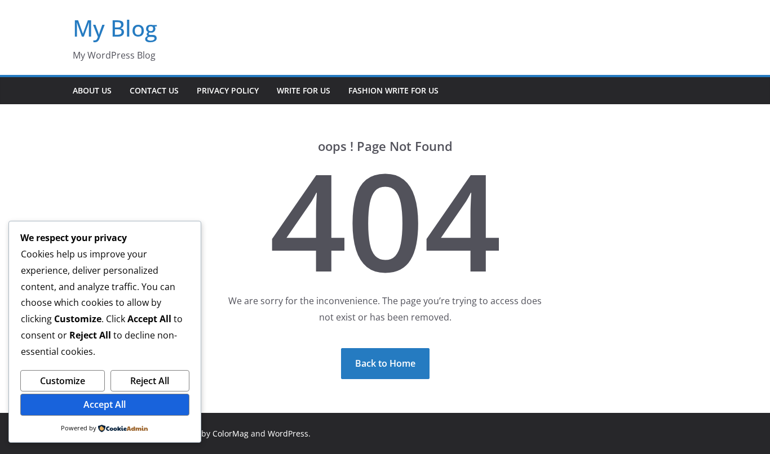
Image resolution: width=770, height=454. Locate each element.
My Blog (115, 27)
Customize (62, 381)
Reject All (149, 381)
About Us (92, 90)
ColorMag (231, 433)
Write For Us (303, 90)
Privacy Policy (228, 90)
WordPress (288, 433)
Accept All (104, 404)
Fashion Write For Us (393, 90)
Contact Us (154, 90)
